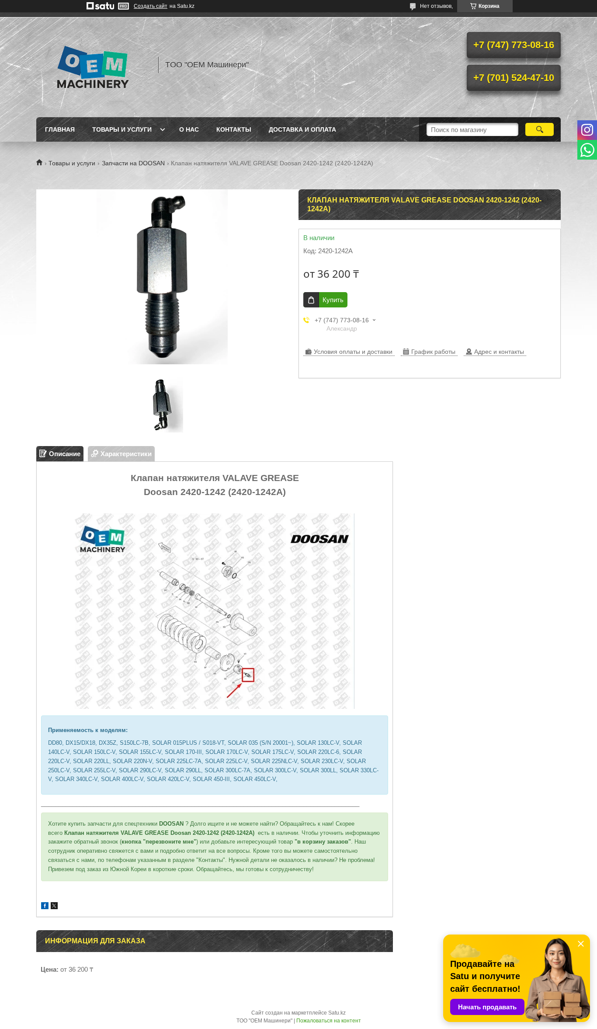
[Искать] (539, 129)
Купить (333, 299)
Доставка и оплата (302, 129)
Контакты (233, 129)
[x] (54, 906)
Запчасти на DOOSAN (133, 163)
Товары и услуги (122, 129)
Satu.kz (337, 1013)
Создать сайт (150, 6)
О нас (189, 129)
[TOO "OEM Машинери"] (93, 65)
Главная (60, 129)
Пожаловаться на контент (328, 1021)
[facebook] (45, 906)
